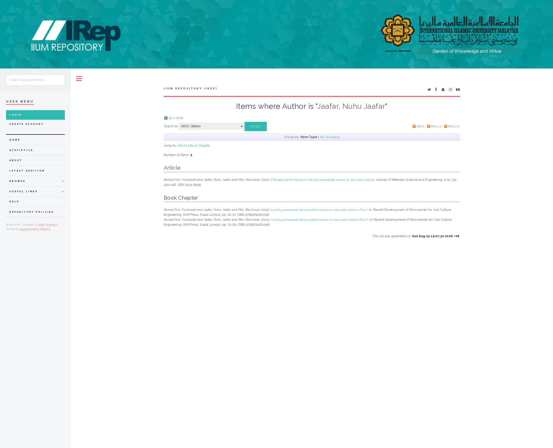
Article (182, 145)
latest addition (27, 170)
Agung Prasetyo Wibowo (34, 228)
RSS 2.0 (453, 126)
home (14, 139)
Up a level (175, 118)
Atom (421, 126)
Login (15, 114)
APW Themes (47, 224)
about (15, 160)
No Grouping (330, 137)
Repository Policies (31, 212)
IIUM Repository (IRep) (190, 88)
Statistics (21, 150)
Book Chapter (200, 145)
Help (14, 201)
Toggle (79, 78)
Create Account (26, 124)
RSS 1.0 (436, 126)
